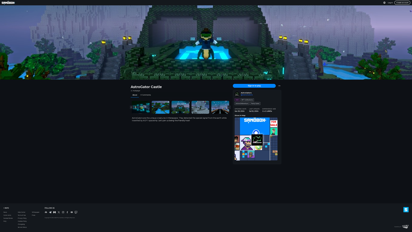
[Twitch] (76, 212)
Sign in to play (254, 86)
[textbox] (180, 119)
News (5, 212)
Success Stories (8, 218)
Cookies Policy (22, 221)
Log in (390, 3)
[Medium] (54, 212)
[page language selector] (384, 3)
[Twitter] (59, 212)
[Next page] (229, 107)
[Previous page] (131, 107)
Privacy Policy (22, 218)
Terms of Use (22, 215)
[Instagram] (63, 212)
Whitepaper (35, 212)
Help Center (21, 212)
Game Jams (7, 215)
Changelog (21, 224)
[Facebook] (67, 212)
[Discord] (46, 212)
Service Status (22, 227)
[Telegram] (50, 212)
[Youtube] (71, 212)
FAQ (4, 221)
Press (33, 215)
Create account (402, 3)
